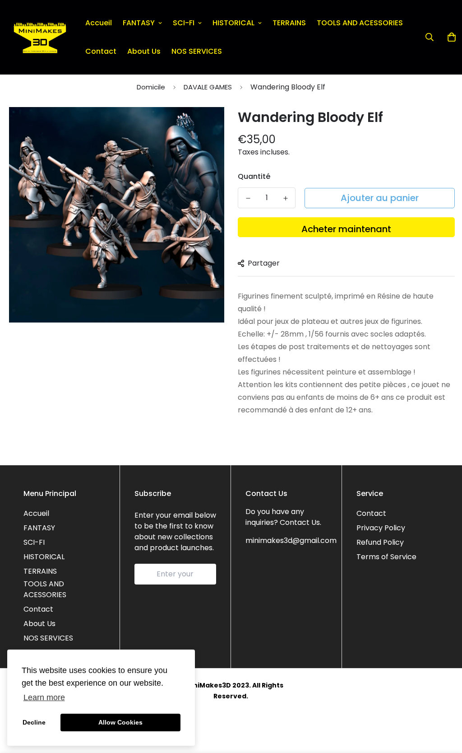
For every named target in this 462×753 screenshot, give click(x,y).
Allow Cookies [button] (120, 722)
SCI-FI (183, 23)
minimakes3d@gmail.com (291, 540)
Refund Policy (380, 542)
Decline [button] (34, 722)
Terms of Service (386, 557)
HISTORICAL (233, 23)
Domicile (151, 87)
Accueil (98, 23)
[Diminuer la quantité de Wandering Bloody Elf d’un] (248, 198)
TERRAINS (289, 23)
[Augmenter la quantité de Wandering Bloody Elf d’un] (285, 198)
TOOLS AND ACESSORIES (360, 23)
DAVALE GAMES (208, 87)
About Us (144, 51)
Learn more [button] (44, 697)
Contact (100, 51)
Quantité (254, 176)
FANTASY (139, 23)
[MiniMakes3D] (40, 37)
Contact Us (300, 522)
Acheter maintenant (346, 229)
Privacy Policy (380, 528)
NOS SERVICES (196, 51)
